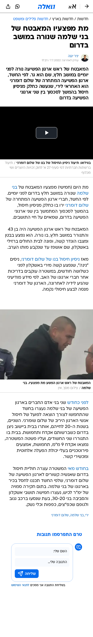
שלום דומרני (76, 205)
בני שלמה (77, 515)
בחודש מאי (78, 469)
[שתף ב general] (8, 6)
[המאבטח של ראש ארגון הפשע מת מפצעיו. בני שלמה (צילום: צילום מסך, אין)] (46, 351)
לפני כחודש (77, 403)
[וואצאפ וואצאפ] (17, 6)
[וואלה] (46, 6)
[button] (72, 6)
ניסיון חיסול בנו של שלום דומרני (50, 259)
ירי (86, 515)
